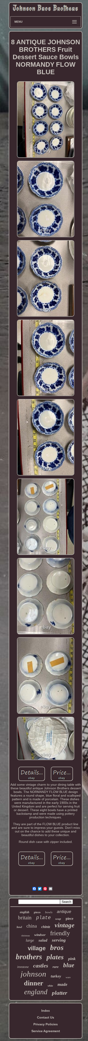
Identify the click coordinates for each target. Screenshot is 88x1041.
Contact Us (45, 1017)
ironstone (23, 967)
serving (59, 940)
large (30, 940)
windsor (40, 935)
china (31, 926)
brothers (29, 956)
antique (64, 911)
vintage (64, 925)
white (50, 985)
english (24, 912)
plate (43, 918)
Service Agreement (45, 1031)
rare (56, 967)
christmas (25, 935)
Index (45, 1010)
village (37, 948)
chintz (45, 927)
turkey (56, 976)
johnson (33, 974)
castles (40, 966)
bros (57, 947)
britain (25, 917)
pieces (37, 912)
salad (43, 940)
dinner (33, 983)
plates (55, 957)
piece (69, 918)
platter (59, 993)
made (62, 984)
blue (68, 965)
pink (72, 958)
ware (68, 977)
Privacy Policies (45, 1024)
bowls (48, 912)
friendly (60, 933)
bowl (19, 927)
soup (58, 919)
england (35, 992)
